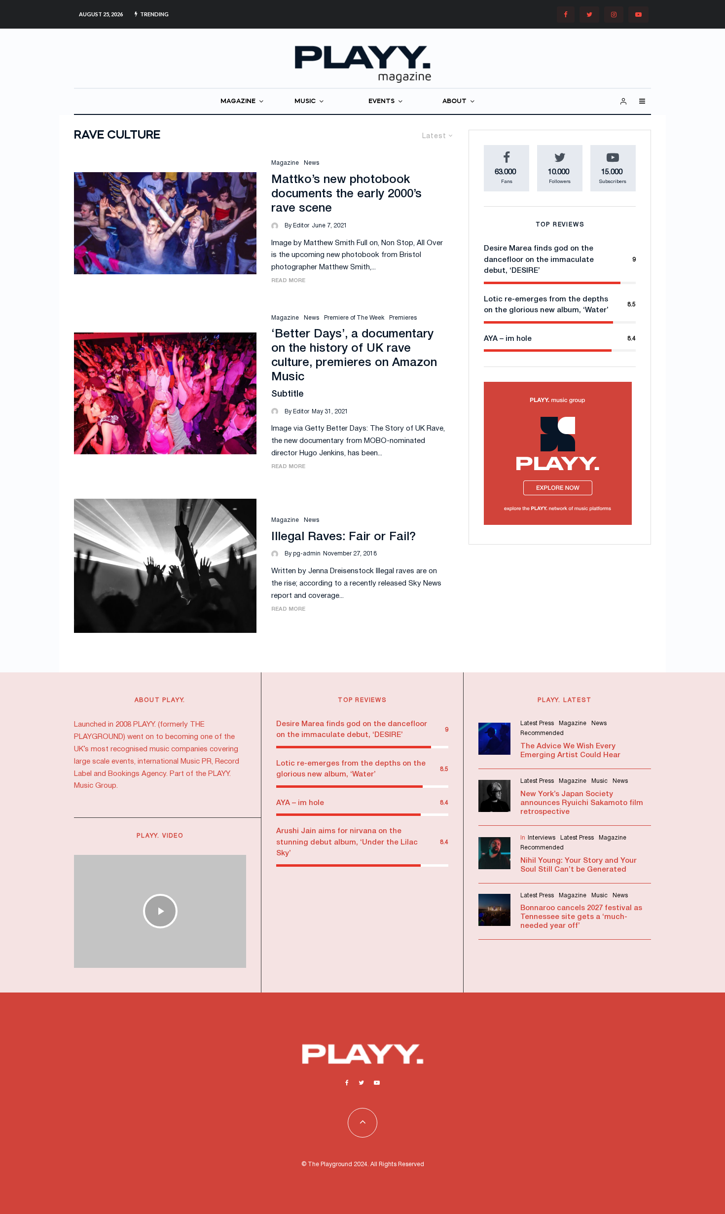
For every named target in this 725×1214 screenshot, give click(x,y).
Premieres (403, 318)
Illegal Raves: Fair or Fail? (343, 537)
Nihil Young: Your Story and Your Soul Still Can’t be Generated (578, 865)
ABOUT (454, 101)
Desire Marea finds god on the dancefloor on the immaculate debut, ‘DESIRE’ (539, 259)
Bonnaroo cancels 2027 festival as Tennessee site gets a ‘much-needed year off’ (581, 917)
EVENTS (381, 101)
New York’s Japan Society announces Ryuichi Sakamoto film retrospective (581, 803)
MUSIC (305, 101)
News (311, 163)
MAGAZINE (237, 101)
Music (599, 781)
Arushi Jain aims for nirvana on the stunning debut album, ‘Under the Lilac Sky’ (347, 842)
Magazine (285, 163)
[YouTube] (638, 14)
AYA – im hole (508, 338)
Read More (288, 280)
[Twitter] (589, 14)
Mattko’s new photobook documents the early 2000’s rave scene (346, 194)
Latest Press (537, 723)
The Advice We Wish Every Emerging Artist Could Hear (570, 751)
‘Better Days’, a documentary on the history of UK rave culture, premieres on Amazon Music (354, 355)
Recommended (542, 733)
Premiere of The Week (354, 318)
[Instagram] (613, 14)
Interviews (541, 838)
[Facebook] (566, 14)
